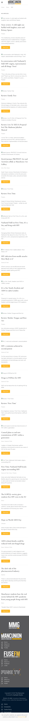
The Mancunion (19, 693)
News (2, 441)
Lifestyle (3, 523)
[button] (2, 2)
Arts (2, 168)
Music (8, 168)
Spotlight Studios (18, 695)
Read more (5, 47)
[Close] (26, 716)
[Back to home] (14, 2)
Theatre (3, 34)
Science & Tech (5, 262)
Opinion (3, 575)
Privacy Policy (22, 717)
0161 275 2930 (8, 698)
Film (5, 168)
